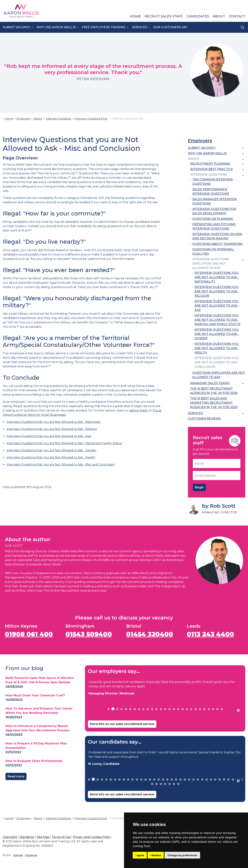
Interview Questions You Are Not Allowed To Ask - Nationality (216, 277)
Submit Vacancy (16, 27)
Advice (194, 158)
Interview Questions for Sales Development (214, 211)
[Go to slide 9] (143, 709)
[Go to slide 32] (224, 779)
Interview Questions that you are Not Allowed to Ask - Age (48, 436)
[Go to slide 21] (196, 709)
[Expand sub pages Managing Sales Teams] (243, 383)
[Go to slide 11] (152, 709)
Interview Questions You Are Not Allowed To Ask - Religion (216, 291)
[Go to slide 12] (156, 709)
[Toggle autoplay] (238, 710)
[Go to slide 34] (233, 779)
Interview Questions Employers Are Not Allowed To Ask (210, 263)
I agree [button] (140, 855)
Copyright (10, 837)
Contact (237, 16)
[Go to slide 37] (152, 784)
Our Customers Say (170, 27)
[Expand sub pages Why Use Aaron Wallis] (243, 154)
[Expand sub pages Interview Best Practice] (243, 169)
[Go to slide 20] (191, 709)
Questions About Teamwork (217, 244)
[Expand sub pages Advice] (243, 159)
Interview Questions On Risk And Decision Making (217, 236)
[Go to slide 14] (165, 709)
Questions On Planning (212, 219)
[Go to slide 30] (215, 779)
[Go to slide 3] (117, 709)
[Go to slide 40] (165, 784)
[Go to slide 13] (161, 709)
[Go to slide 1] (108, 709)
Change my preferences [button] (182, 855)
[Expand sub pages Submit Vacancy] (243, 148)
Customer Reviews (204, 418)
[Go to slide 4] (122, 709)
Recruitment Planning (210, 163)
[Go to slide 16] (174, 709)
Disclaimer (27, 837)
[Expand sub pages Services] (243, 413)
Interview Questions (208, 174)
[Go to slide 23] (204, 709)
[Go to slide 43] (178, 784)
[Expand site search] (242, 27)
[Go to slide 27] (222, 709)
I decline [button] (156, 855)
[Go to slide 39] (161, 784)
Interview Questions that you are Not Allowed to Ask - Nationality (53, 422)
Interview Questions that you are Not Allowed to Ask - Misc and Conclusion (60, 464)
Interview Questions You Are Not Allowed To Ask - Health (216, 348)
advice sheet (138, 410)
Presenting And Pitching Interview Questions (214, 226)
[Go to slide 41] (169, 784)
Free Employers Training (104, 27)
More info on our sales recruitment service (122, 724)
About (219, 16)
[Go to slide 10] (148, 709)
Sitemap (18, 855)
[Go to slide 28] (207, 779)
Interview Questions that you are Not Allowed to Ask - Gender (51, 450)
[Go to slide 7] (135, 709)
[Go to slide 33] (228, 779)
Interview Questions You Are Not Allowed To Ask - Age (216, 306)
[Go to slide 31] (220, 779)
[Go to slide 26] (217, 709)
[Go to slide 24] (209, 709)
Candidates (197, 16)
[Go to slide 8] (139, 709)
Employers (200, 140)
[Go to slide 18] (183, 709)
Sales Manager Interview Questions (214, 201)
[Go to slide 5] (126, 709)
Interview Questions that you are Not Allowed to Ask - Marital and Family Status (64, 443)
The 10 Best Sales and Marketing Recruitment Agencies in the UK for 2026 (213, 403)
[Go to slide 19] (187, 709)
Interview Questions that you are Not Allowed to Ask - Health (50, 457)
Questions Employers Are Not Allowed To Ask (218, 375)
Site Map (43, 837)
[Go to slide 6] (130, 709)
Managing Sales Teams (209, 383)
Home (135, 16)
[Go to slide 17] (178, 709)
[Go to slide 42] (174, 784)
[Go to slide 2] (112, 708)
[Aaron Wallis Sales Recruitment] (21, 11)
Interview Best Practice (211, 169)
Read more (16, 776)
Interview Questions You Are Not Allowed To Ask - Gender (216, 334)
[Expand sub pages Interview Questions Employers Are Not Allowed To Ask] (243, 259)
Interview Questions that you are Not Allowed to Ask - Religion (51, 429)
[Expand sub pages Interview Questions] (243, 175)
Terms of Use (61, 837)
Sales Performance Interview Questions (210, 191)
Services (139, 27)
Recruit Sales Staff (164, 16)
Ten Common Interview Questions (212, 182)
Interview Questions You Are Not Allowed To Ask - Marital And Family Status (217, 320)
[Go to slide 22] (200, 709)
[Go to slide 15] (169, 709)
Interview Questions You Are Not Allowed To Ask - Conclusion (216, 362)
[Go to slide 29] (211, 779)
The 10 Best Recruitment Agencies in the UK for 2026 (213, 391)
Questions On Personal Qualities (213, 251)
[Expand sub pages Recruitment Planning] (243, 164)
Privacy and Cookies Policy (92, 837)
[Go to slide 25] (213, 709)
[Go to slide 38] (156, 784)
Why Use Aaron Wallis (56, 27)
